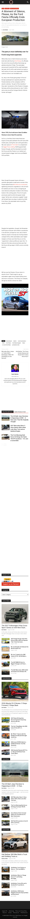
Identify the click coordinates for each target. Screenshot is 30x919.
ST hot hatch (14, 145)
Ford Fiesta (18, 61)
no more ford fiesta (6, 344)
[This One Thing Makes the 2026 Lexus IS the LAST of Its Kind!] (6, 728)
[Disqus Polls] (15, 468)
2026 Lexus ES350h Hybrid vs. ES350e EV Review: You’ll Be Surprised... (18, 743)
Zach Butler (5, 29)
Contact (10, 912)
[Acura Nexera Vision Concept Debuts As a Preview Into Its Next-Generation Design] (6, 815)
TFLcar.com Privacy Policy (21, 911)
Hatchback (7, 8)
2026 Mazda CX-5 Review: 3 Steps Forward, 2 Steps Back (14, 704)
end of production (22, 341)
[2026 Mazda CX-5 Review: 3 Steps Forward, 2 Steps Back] (15, 691)
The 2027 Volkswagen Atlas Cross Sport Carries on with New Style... (14, 627)
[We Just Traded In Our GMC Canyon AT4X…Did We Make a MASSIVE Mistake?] (6, 656)
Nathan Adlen (5, 858)
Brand (7, 6)
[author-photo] (15, 372)
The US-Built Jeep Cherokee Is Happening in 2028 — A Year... (13, 785)
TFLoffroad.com (24, 912)
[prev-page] (3, 445)
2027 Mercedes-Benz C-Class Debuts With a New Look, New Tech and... (19, 798)
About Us (5, 912)
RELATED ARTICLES (8, 412)
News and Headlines (14, 8)
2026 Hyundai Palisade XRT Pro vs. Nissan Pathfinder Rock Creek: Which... (19, 752)
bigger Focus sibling (9, 147)
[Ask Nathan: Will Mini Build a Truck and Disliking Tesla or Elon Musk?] (15, 842)
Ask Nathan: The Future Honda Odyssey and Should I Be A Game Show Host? (22, 354)
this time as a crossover (20, 184)
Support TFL (4, 911)
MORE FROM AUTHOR (20, 412)
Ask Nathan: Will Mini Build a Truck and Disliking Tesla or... (14, 855)
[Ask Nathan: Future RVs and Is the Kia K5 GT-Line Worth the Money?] (6, 885)
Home (3, 6)
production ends (15, 344)
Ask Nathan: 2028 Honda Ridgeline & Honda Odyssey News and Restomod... (19, 892)
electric (14, 341)
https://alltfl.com (15, 376)
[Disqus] (15, 510)
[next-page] (5, 445)
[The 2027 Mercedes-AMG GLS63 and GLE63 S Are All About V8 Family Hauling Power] (6, 672)
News (23, 342)
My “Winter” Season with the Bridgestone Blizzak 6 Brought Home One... (19, 735)
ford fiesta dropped (16, 342)
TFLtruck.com (16, 912)
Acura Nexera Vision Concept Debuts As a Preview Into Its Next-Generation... (18, 814)
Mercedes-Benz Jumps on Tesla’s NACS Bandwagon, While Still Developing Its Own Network (8, 355)
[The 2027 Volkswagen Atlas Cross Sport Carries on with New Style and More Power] (15, 614)
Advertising (11, 911)
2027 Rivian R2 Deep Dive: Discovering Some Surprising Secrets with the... (18, 720)
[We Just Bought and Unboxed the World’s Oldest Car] (6, 649)
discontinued (9, 341)
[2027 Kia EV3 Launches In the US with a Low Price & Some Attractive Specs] (6, 823)
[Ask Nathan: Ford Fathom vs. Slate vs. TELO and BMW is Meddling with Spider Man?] (6, 869)
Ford (3, 8)
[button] (2, 2)
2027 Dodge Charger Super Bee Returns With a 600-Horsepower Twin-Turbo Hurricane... (19, 640)
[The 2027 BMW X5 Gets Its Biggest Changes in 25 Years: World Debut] (6, 664)
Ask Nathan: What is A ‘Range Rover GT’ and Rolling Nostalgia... (18, 877)
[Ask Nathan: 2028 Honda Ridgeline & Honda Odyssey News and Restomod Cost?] (6, 893)
